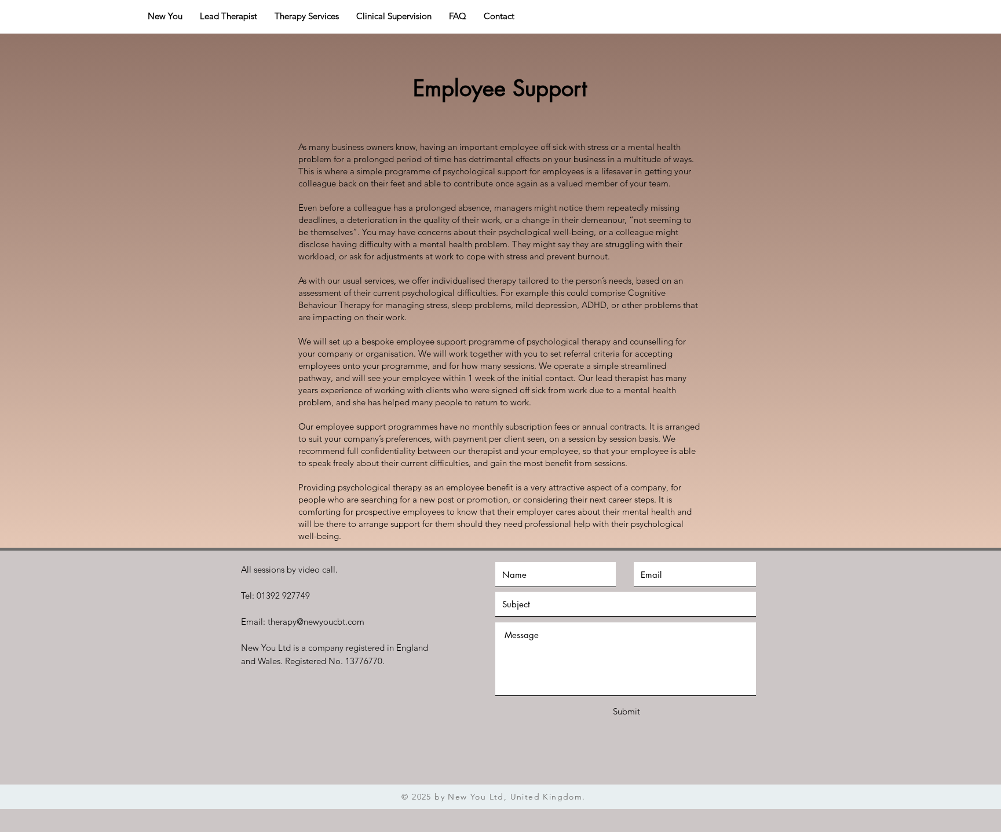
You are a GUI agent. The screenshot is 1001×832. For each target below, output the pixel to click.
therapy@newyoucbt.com (316, 621)
